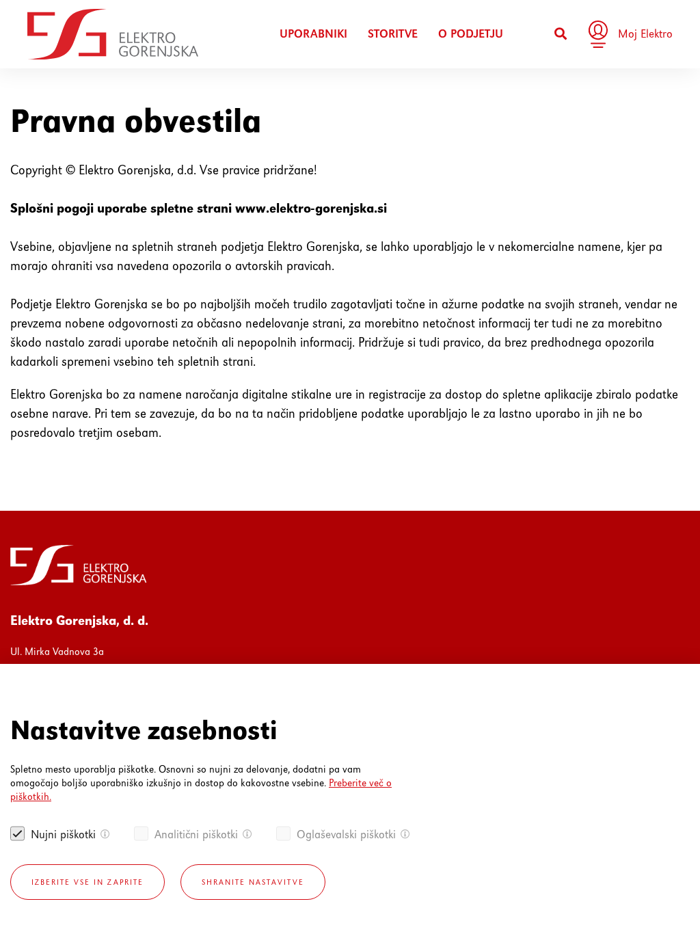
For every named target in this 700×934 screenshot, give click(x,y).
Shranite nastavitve (253, 882)
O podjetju (470, 34)
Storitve (393, 34)
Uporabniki (313, 34)
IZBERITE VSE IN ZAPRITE (87, 882)
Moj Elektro (645, 33)
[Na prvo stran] (112, 34)
